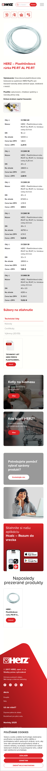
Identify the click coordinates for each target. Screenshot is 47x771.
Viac (14, 395)
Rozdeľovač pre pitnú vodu (13, 716)
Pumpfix (6, 697)
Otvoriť (11, 364)
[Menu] (42, 4)
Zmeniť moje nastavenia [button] (23, 765)
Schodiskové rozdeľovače (13, 727)
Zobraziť (10, 620)
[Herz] (7, 4)
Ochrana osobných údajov (13, 677)
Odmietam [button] (23, 760)
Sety (5, 701)
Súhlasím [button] (23, 756)
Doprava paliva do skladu (12, 712)
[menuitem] (42, 4)
